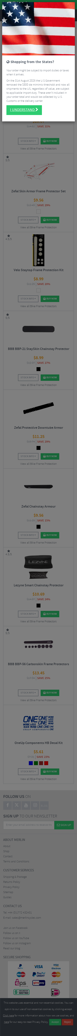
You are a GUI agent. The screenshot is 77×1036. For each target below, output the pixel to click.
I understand (23, 109)
